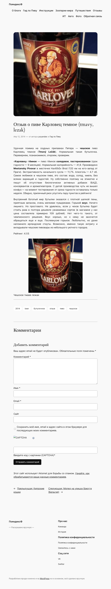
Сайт (16, 414)
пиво (62, 308)
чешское (73, 308)
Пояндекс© (15, 4)
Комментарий (22, 356)
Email (17, 401)
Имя (17, 388)
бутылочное (39, 308)
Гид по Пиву (55, 136)
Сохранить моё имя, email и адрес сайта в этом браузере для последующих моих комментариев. (52, 429)
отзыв (52, 308)
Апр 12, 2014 (19, 136)
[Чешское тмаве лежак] (55, 265)
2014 (17, 308)
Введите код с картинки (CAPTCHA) (34, 455)
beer (27, 308)
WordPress (44, 578)
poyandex (42, 136)
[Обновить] (33, 437)
